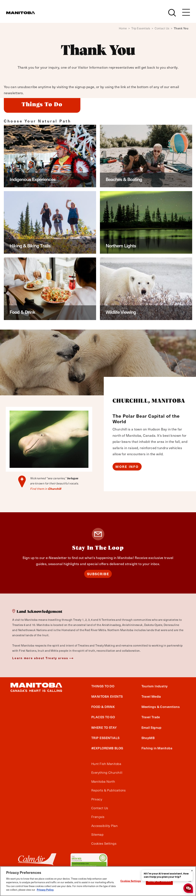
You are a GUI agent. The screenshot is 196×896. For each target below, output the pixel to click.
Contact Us (163, 28)
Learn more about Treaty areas (40, 658)
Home (124, 28)
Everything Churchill (106, 773)
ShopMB (148, 738)
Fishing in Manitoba (156, 748)
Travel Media (151, 696)
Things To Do (102, 686)
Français (98, 817)
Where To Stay (104, 727)
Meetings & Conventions (160, 707)
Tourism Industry (154, 686)
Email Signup (151, 727)
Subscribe (98, 573)
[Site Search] (172, 13)
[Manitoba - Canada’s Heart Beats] (20, 13)
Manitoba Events (107, 696)
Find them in (45, 489)
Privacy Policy (45, 889)
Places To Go (103, 717)
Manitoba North (103, 781)
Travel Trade (150, 717)
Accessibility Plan (104, 826)
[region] (98, 881)
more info (127, 466)
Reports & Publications (108, 790)
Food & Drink (103, 707)
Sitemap (97, 834)
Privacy (96, 799)
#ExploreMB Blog (107, 748)
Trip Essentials (142, 28)
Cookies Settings (130, 881)
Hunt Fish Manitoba (106, 764)
